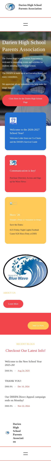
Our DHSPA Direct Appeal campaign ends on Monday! (25, 398)
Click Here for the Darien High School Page (25, 100)
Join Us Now (38, 325)
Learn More (13, 304)
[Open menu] (25, 24)
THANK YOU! (13, 380)
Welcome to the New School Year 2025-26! (23, 363)
